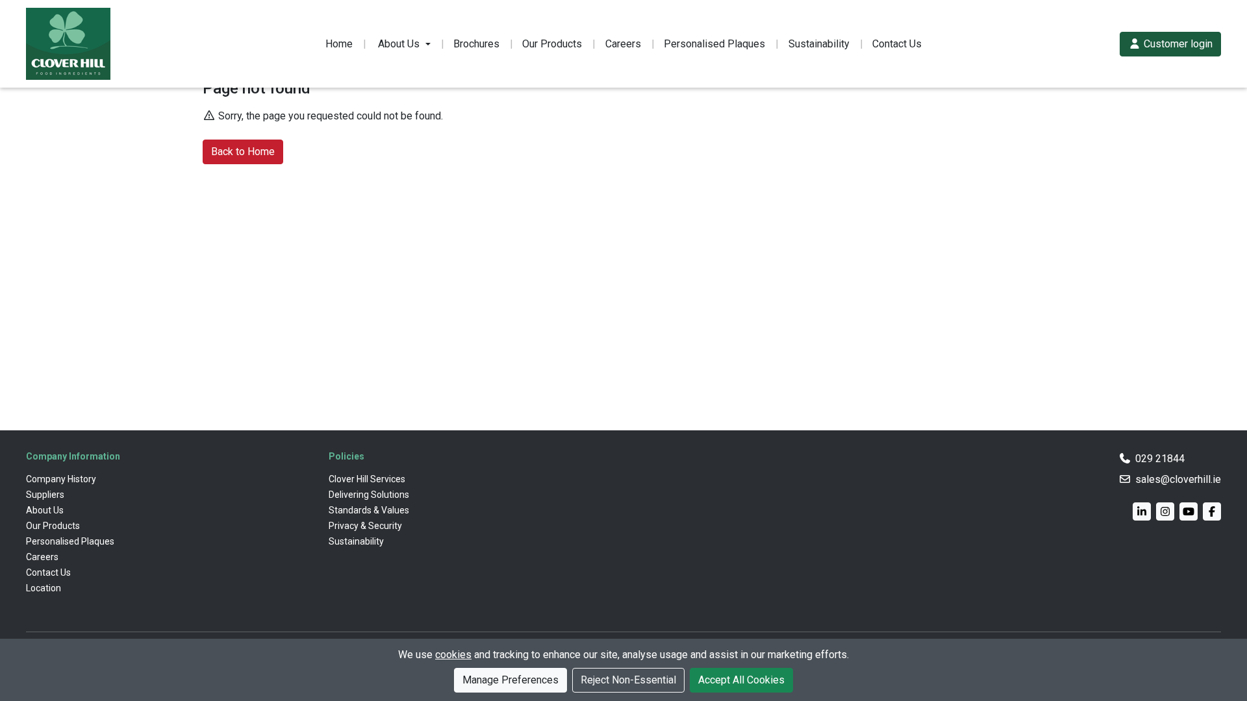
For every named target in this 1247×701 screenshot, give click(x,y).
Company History (61, 479)
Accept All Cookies (741, 680)
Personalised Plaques (714, 44)
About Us (45, 510)
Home (339, 44)
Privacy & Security (365, 526)
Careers (623, 44)
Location (43, 588)
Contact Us (897, 44)
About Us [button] (398, 44)
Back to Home (243, 151)
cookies (453, 654)
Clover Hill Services (367, 479)
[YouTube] (1188, 511)
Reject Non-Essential (628, 680)
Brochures (476, 44)
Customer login (1177, 44)
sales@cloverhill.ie (1178, 479)
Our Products (552, 44)
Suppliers (45, 494)
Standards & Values (369, 510)
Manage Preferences (510, 680)
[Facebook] (1212, 511)
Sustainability (819, 44)
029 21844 (1160, 458)
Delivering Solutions (369, 494)
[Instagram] (1165, 511)
